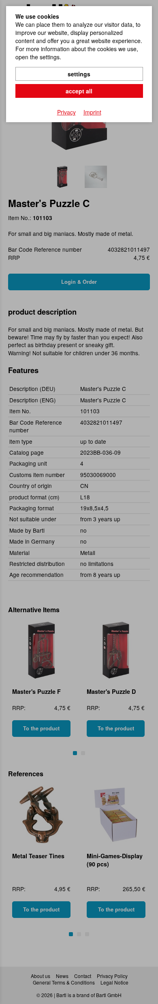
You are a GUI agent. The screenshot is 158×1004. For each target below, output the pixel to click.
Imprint (92, 112)
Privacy (66, 112)
